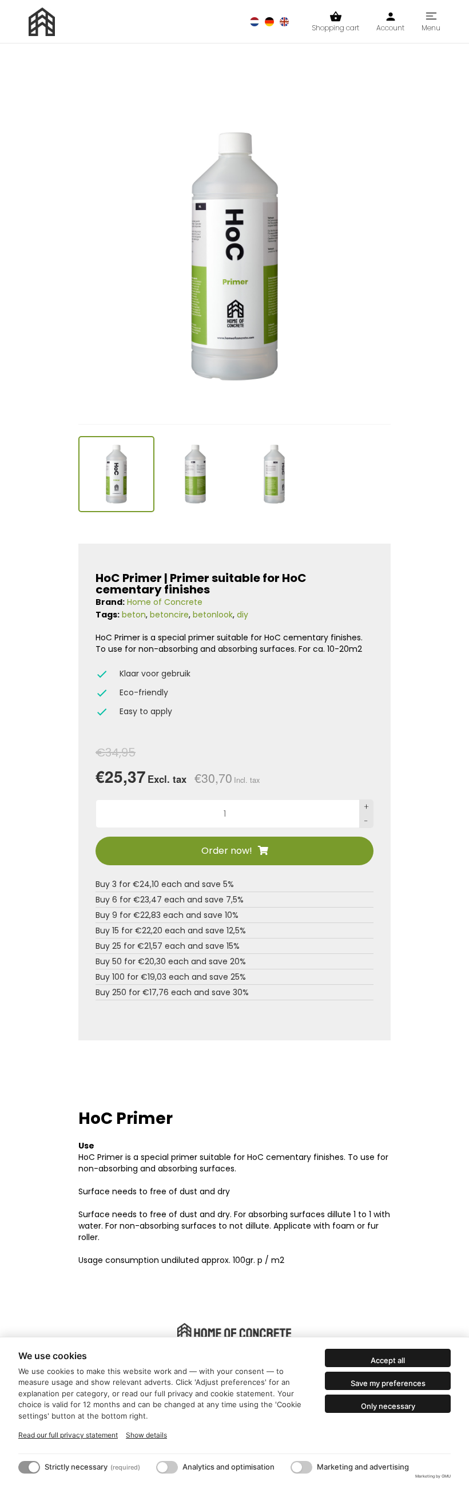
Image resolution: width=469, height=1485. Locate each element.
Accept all (388, 1360)
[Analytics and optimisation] (167, 1467)
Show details (146, 1435)
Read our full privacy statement (68, 1435)
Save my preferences (388, 1383)
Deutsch (269, 21)
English (284, 21)
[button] (116, 474)
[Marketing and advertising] (301, 1467)
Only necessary (388, 1406)
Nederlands (254, 21)
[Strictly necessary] (29, 1467)
